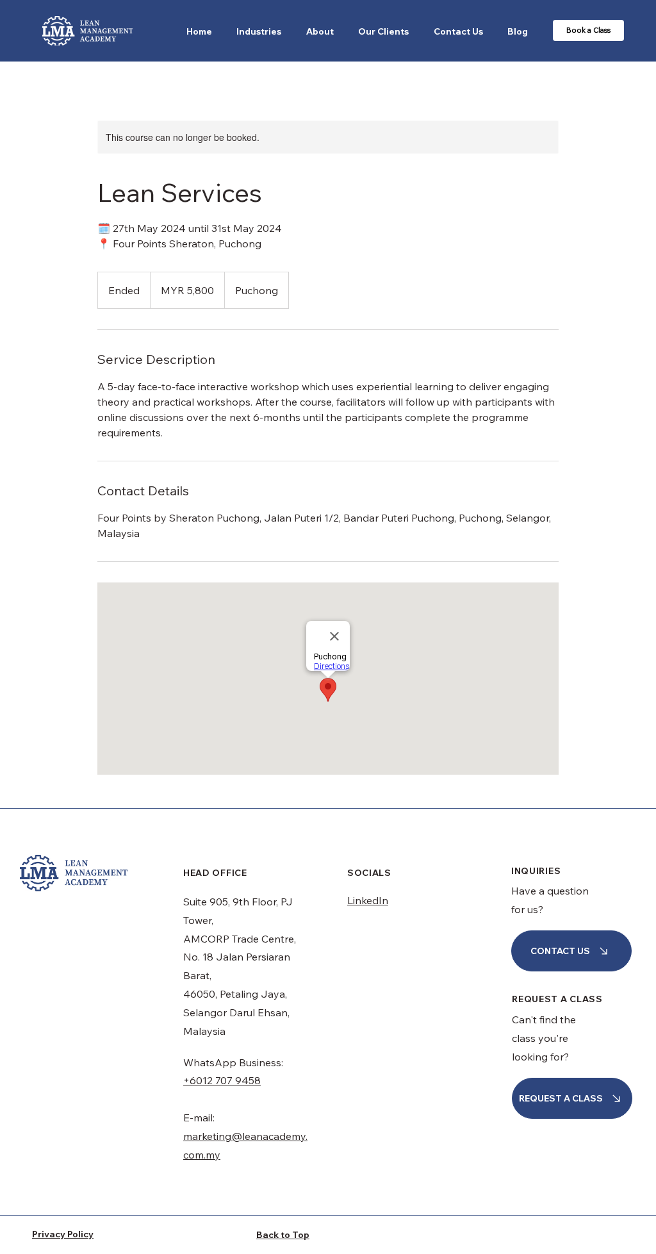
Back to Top (282, 1235)
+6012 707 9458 (222, 1080)
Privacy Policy (63, 1234)
